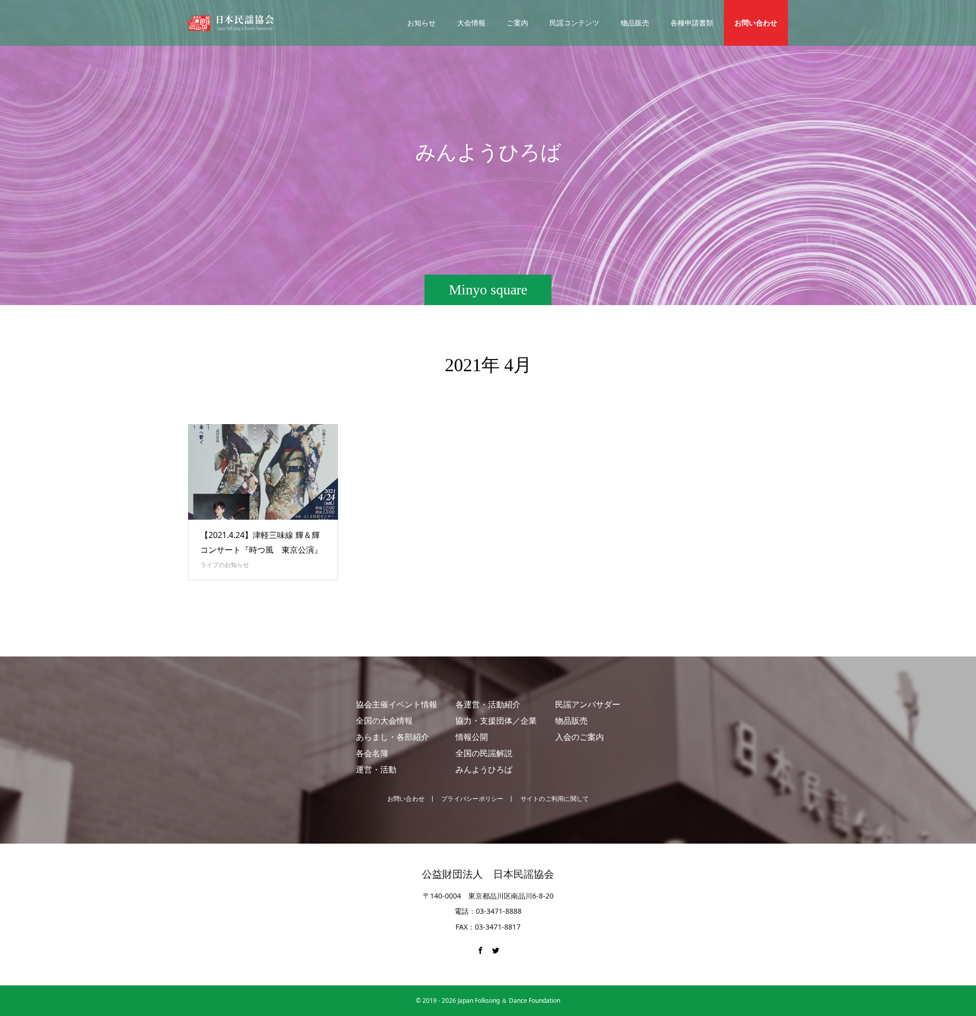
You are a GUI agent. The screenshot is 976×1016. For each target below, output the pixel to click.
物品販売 (635, 22)
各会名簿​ (372, 753)
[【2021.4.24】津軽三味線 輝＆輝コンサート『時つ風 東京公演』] (263, 472)
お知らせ (421, 22)
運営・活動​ (376, 769)
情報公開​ (471, 736)
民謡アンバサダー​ (587, 704)
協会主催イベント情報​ (396, 704)
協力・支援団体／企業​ (496, 720)
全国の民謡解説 (483, 753)
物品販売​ (571, 720)
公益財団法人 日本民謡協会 (488, 874)
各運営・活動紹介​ (488, 704)
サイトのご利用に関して (555, 798)
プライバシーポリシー (472, 798)
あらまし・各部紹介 (392, 736)
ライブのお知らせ (224, 564)
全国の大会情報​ (384, 720)
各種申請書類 (691, 22)
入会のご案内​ (579, 736)
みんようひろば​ (483, 769)
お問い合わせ (756, 22)
